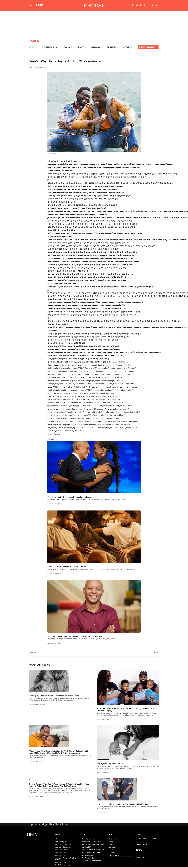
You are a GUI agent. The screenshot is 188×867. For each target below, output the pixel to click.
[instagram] (137, 5)
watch (57, 834)
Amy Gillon (100, 813)
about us (140, 857)
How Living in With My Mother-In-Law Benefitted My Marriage (123, 804)
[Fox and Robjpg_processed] (49, 726)
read (39, 5)
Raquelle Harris (34, 796)
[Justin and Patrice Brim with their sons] (128, 670)
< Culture (34, 41)
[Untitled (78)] (30, 779)
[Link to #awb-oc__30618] (157, 5)
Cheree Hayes (101, 719)
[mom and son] (128, 726)
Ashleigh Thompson (35, 704)
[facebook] (129, 5)
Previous (33, 652)
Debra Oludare (33, 67)
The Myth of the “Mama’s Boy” (110, 764)
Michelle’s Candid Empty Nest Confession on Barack (69, 497)
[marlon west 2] (94, 581)
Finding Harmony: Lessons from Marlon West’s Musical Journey (74, 636)
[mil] (117, 779)
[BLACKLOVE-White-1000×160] (94, 5)
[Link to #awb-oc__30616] (31, 5)
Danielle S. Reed (33, 761)
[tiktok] (144, 5)
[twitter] (133, 5)
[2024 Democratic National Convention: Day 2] (94, 442)
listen (84, 834)
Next (156, 652)
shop (138, 834)
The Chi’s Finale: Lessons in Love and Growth (66, 567)
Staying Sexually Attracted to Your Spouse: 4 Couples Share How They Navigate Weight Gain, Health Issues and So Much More (59, 785)
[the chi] (94, 511)
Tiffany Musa (101, 772)
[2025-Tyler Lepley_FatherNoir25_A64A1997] (49, 670)
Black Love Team (52, 503)
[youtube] (140, 5)
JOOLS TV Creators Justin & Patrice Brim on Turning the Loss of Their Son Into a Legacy (127, 709)
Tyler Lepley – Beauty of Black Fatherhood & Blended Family (54, 696)
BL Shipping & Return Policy (146, 838)
